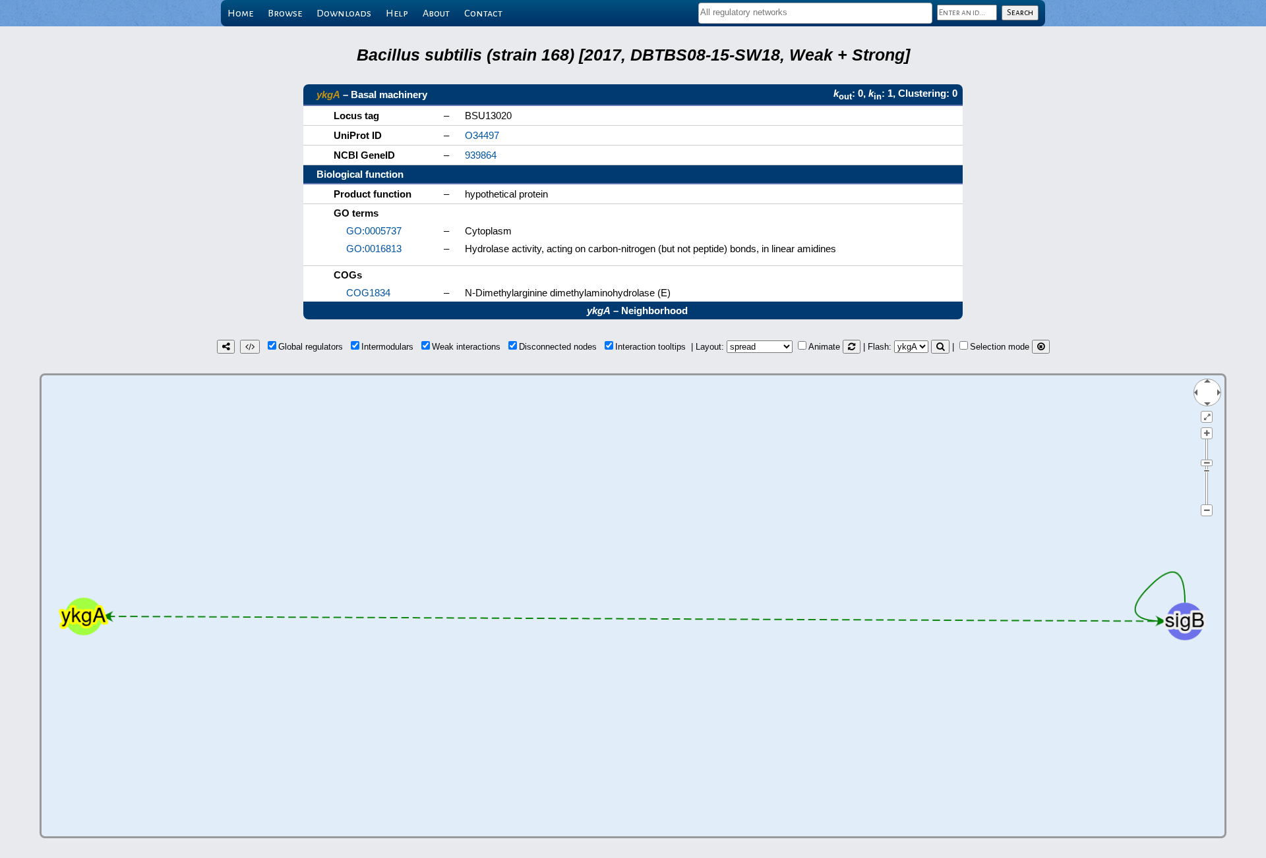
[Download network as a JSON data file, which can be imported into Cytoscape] (250, 347)
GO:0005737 (374, 230)
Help (397, 13)
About (436, 13)
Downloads (343, 13)
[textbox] (815, 12)
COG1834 (368, 292)
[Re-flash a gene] (940, 347)
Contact (483, 13)
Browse (285, 13)
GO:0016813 (374, 248)
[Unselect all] (1041, 347)
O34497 (482, 135)
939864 (481, 155)
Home (240, 13)
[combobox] (815, 13)
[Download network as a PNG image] (226, 347)
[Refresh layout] (851, 347)
